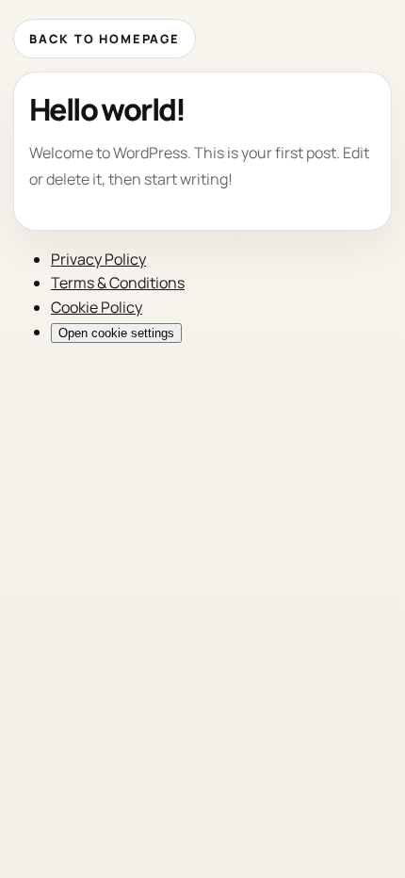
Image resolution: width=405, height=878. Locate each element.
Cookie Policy (96, 307)
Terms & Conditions (118, 282)
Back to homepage (104, 38)
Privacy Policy (98, 259)
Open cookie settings (116, 333)
